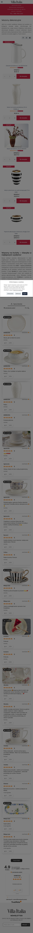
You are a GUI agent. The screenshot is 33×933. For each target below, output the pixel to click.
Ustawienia (10, 293)
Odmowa (18, 293)
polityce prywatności (18, 290)
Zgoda (25, 293)
